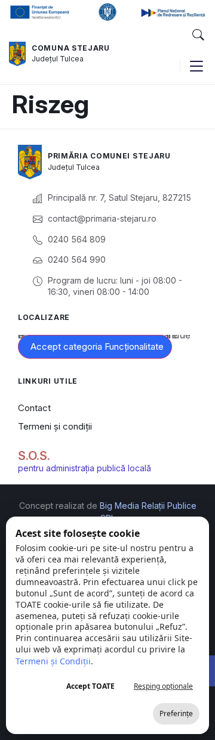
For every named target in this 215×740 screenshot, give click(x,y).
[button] (197, 35)
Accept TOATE (90, 686)
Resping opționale (163, 686)
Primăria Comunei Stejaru (109, 155)
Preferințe (176, 713)
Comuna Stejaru (71, 47)
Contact (34, 407)
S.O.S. (34, 456)
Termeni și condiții (55, 426)
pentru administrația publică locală (84, 468)
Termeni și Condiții (53, 661)
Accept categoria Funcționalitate (97, 346)
